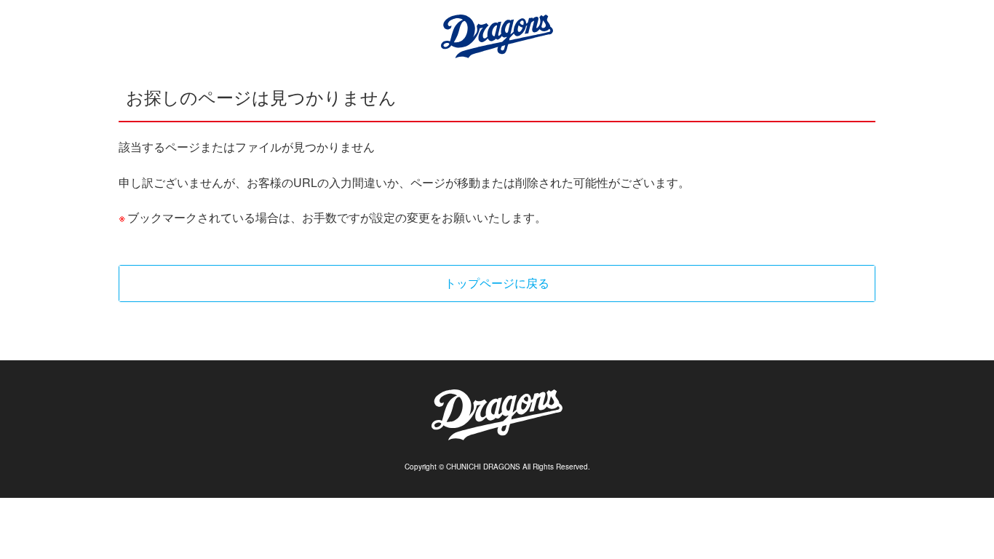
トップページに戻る (497, 282)
